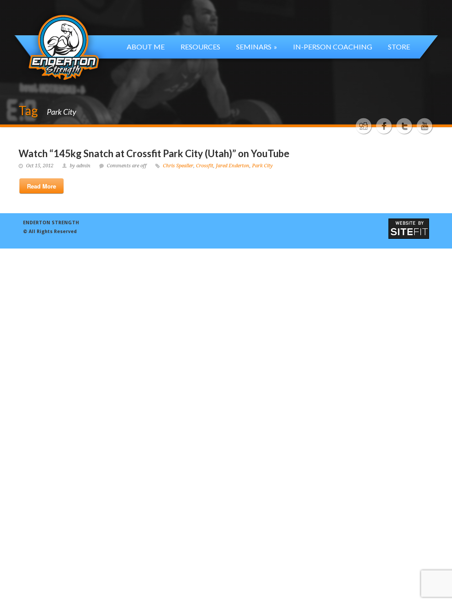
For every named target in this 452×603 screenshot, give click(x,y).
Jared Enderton (232, 166)
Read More (41, 186)
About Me (146, 46)
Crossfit (204, 166)
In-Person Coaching (332, 46)
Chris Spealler (178, 166)
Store (399, 46)
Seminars (256, 46)
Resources (200, 46)
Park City (262, 166)
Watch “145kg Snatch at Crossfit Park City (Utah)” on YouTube (154, 153)
